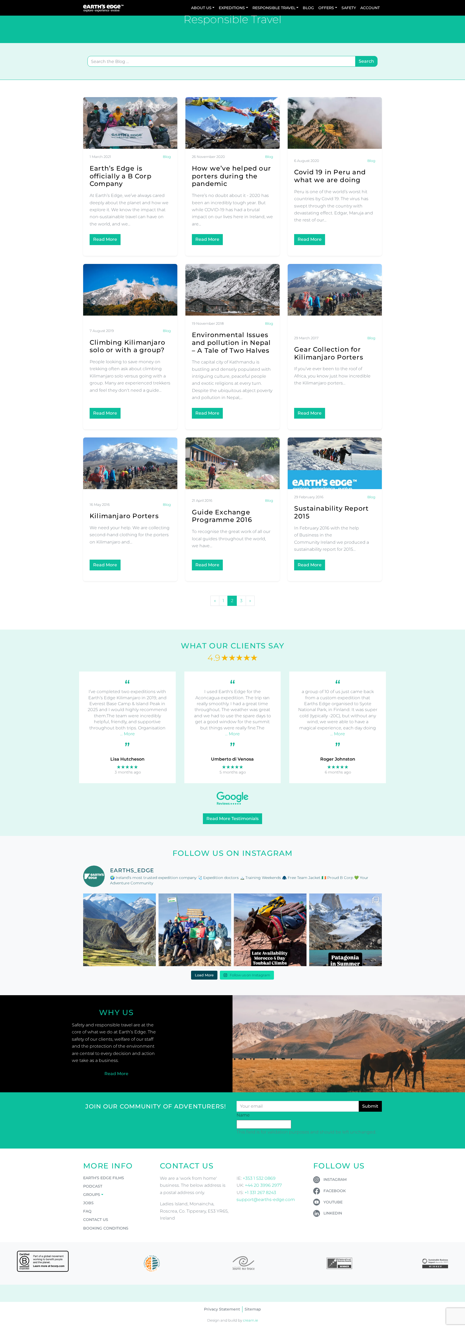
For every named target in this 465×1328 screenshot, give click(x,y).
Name (243, 1115)
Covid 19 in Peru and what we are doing (330, 176)
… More (127, 733)
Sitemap (253, 1309)
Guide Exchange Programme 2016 (222, 516)
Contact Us (95, 1219)
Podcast (92, 1186)
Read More (105, 239)
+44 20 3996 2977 (263, 1185)
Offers (326, 7)
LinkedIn (332, 1213)
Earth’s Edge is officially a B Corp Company (121, 176)
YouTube (333, 1202)
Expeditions (232, 7)
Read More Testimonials (232, 818)
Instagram (335, 1179)
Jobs (88, 1202)
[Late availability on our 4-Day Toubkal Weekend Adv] (270, 929)
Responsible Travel (273, 7)
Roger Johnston (337, 759)
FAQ (87, 1211)
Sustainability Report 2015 (331, 512)
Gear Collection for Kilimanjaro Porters (328, 353)
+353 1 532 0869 (259, 1178)
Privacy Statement (222, 1309)
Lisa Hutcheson (127, 759)
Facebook (334, 1190)
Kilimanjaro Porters (124, 516)
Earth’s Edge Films (103, 1177)
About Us (201, 7)
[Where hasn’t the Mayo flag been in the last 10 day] (194, 929)
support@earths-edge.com (266, 1199)
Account (370, 7)
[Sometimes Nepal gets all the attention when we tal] (119, 929)
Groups (91, 1194)
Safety (348, 7)
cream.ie (250, 1320)
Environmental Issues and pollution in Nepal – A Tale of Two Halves (231, 342)
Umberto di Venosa (232, 759)
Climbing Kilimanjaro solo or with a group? (127, 346)
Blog (308, 7)
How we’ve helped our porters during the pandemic (231, 176)
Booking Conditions (105, 1228)
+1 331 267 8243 (260, 1192)
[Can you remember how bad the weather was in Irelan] (345, 929)
